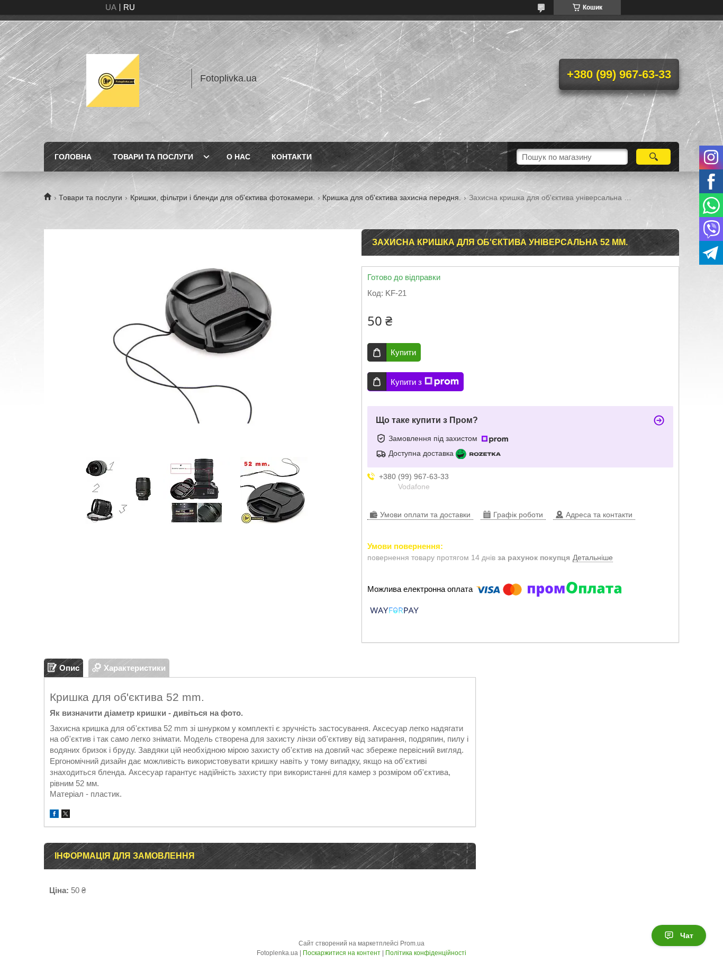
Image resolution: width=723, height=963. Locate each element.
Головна (73, 156)
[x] (65, 815)
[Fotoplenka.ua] (113, 78)
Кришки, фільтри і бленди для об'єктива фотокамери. (222, 197)
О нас (238, 156)
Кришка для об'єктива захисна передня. (391, 197)
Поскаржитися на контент (342, 953)
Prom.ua (412, 943)
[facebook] (54, 815)
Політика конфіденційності (425, 953)
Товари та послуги (153, 156)
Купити (403, 352)
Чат (686, 935)
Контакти (292, 156)
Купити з (406, 381)
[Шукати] (653, 157)
